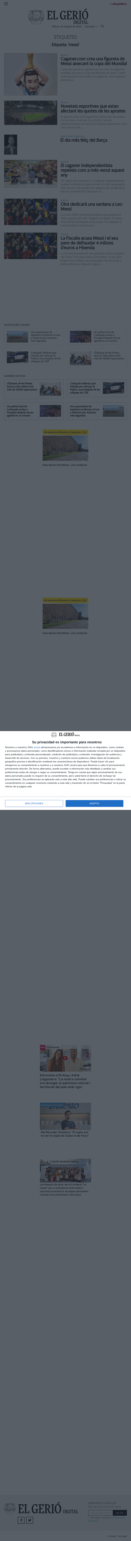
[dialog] (65, 770)
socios (37, 747)
